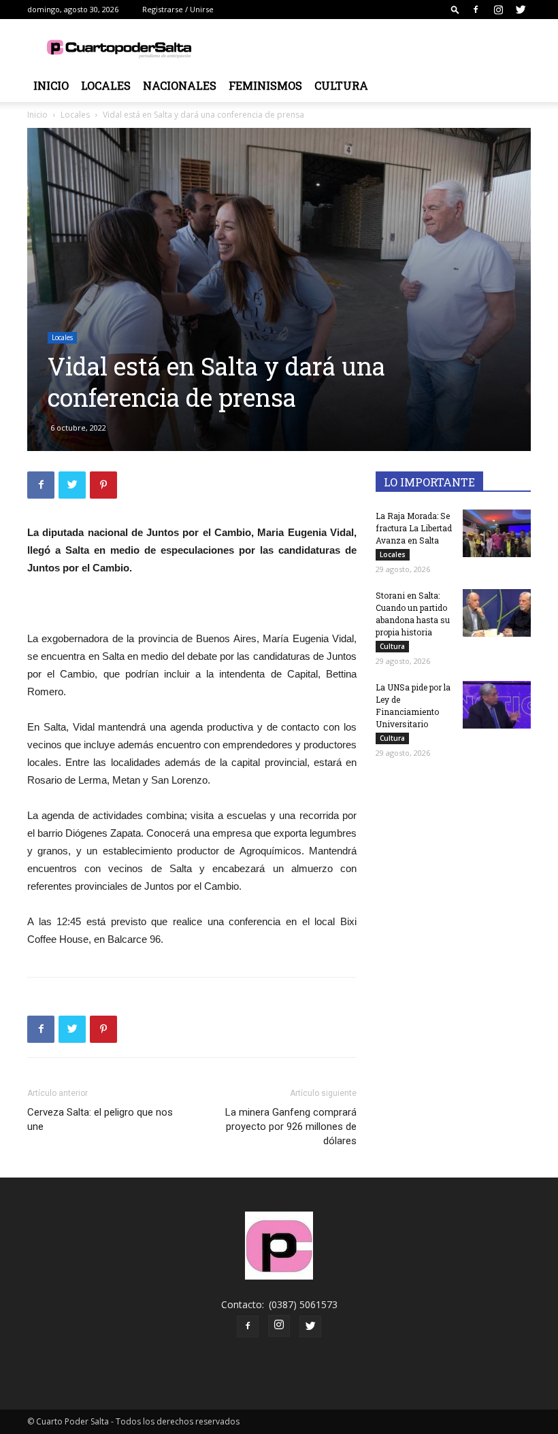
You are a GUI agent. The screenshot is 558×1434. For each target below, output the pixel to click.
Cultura (341, 85)
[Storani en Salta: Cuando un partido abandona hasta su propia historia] (497, 613)
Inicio (51, 85)
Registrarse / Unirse (178, 9)
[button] (455, 9)
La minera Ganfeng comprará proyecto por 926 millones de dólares (291, 1126)
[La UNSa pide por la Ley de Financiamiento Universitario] (497, 705)
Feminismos (265, 85)
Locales (106, 85)
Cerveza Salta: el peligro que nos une (100, 1119)
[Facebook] (475, 9)
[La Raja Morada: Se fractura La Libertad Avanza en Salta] (497, 533)
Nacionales (179, 85)
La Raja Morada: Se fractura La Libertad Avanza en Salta (414, 528)
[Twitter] (520, 9)
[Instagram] (498, 9)
